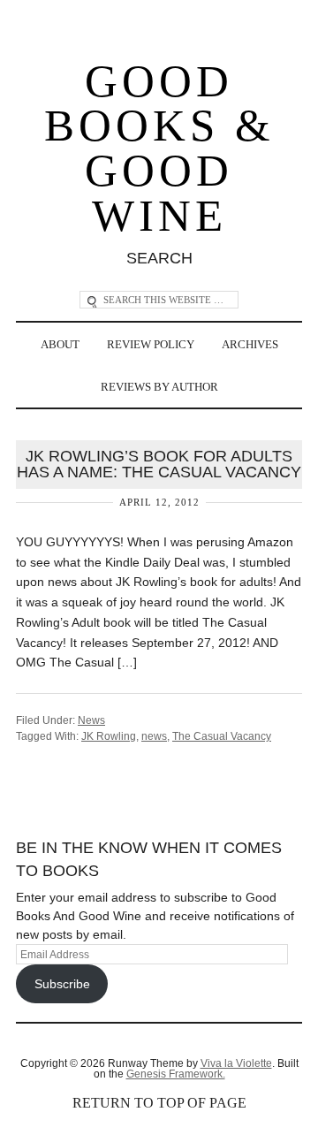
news (154, 736)
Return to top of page (159, 1102)
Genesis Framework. (175, 1074)
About (60, 344)
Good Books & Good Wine (159, 148)
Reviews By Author (159, 386)
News (91, 720)
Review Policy (150, 344)
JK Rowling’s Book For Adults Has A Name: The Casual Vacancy (159, 464)
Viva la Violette (236, 1063)
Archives (250, 344)
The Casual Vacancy (221, 736)
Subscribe (62, 984)
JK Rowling (108, 736)
